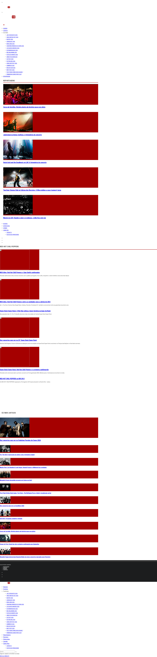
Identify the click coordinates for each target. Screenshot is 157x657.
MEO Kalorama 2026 (12, 52)
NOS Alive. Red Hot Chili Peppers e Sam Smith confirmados (20, 272)
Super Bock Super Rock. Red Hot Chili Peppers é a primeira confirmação (24, 370)
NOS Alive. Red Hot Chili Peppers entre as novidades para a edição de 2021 (25, 302)
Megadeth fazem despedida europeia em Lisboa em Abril (16, 480)
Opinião (5, 228)
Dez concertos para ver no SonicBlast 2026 (12, 506)
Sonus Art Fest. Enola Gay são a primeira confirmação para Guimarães (19, 544)
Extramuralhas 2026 (12, 50)
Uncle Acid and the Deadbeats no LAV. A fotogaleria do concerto (24, 162)
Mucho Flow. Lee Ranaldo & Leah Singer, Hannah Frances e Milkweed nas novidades (23, 467)
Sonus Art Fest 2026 (12, 63)
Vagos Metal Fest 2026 (12, 37)
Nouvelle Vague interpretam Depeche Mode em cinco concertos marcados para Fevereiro (25, 557)
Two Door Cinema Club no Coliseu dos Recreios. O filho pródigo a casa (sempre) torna (32, 190)
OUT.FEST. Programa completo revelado (11, 518)
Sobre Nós (6, 230)
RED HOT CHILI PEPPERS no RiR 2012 (12, 379)
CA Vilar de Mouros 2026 (13, 48)
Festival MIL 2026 (11, 61)
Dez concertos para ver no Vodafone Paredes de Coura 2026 (20, 440)
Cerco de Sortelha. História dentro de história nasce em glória (24, 107)
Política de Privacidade (13, 234)
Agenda (5, 28)
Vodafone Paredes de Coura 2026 (15, 46)
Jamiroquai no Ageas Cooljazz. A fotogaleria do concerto (22, 135)
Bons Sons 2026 (10, 43)
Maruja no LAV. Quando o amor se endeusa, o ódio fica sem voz (24, 218)
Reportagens (6, 76)
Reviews (5, 223)
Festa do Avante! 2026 (12, 54)
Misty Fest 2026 (10, 70)
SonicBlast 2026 (11, 41)
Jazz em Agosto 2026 (12, 35)
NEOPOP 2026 (10, 39)
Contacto (9, 232)
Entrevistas (6, 226)
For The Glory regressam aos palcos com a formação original (17, 454)
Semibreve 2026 (10, 65)
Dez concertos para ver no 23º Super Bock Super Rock (18, 340)
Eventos (5, 30)
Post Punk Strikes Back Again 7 (15, 72)
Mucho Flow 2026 (11, 67)
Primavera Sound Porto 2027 (14, 74)
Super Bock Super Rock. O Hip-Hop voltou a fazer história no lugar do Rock (25, 311)
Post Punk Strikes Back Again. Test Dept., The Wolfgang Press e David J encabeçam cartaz (25, 493)
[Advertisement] (49, 396)
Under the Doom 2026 (12, 57)
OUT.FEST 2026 (10, 59)
